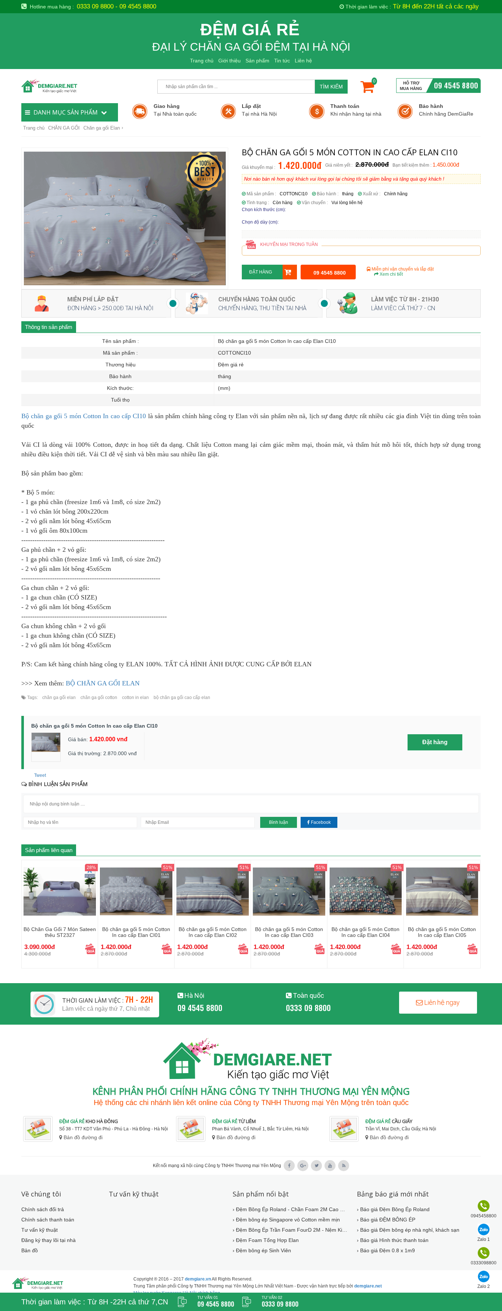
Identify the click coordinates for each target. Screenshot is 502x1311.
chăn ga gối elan (59, 697)
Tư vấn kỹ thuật (39, 1230)
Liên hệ (303, 61)
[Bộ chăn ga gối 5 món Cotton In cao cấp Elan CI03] (289, 891)
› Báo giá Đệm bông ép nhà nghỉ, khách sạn (408, 1230)
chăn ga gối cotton (98, 697)
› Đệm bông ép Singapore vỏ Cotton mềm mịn (286, 1220)
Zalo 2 (483, 1286)
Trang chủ (202, 61)
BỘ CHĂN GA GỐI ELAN (103, 683)
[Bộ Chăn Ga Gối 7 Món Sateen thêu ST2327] (60, 891)
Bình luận (278, 822)
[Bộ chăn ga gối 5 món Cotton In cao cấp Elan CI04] (365, 891)
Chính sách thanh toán (47, 1220)
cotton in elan (135, 697)
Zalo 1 (483, 1239)
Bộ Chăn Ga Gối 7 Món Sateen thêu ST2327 (60, 932)
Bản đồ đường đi (82, 1137)
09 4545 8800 (456, 85)
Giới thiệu (229, 61)
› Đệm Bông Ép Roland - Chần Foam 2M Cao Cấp (290, 1209)
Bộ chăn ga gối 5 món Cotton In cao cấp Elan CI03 (289, 932)
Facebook (320, 822)
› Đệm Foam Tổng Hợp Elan (266, 1240)
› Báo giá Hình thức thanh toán (393, 1240)
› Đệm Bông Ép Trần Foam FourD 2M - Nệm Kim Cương (290, 1230)
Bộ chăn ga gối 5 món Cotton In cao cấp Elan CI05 (442, 932)
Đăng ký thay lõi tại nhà (48, 1240)
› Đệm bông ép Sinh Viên (262, 1250)
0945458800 (483, 1215)
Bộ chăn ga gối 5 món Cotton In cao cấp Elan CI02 (213, 932)
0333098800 (483, 1262)
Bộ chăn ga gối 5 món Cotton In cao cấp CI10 (83, 416)
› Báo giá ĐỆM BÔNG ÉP (386, 1220)
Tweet (40, 775)
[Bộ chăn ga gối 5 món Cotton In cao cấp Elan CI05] (442, 891)
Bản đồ (29, 1250)
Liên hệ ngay (441, 1002)
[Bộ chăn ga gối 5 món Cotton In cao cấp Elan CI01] (136, 891)
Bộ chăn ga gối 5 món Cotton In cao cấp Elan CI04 (365, 932)
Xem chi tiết (391, 274)
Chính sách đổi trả (42, 1209)
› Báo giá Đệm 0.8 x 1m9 (386, 1250)
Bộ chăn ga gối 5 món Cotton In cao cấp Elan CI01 (136, 932)
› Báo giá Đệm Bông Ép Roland (393, 1209)
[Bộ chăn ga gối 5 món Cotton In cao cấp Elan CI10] (125, 218)
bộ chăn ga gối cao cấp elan (181, 697)
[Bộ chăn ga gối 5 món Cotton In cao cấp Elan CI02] (213, 891)
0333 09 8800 (308, 1007)
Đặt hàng (260, 272)
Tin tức (282, 61)
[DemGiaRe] (85, 85)
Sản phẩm (257, 61)
